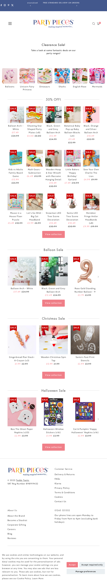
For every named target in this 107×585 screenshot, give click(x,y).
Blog (10, 534)
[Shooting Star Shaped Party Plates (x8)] (34, 114)
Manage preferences (86, 571)
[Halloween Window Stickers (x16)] (53, 411)
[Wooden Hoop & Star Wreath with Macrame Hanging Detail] (53, 158)
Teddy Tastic (22, 480)
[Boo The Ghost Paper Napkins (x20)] (22, 411)
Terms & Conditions (65, 492)
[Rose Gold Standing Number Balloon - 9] (85, 271)
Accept (72, 564)
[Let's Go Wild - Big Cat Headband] (34, 202)
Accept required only (92, 564)
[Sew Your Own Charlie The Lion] (91, 158)
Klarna (58, 483)
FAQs (57, 479)
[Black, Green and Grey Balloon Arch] (53, 114)
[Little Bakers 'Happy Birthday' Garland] (72, 158)
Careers (12, 529)
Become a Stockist (17, 520)
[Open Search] (93, 23)
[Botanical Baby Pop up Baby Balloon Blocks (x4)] (72, 114)
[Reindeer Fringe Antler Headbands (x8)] (91, 202)
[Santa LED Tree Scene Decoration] (72, 202)
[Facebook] (1, 5)
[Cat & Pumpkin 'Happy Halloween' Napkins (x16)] (85, 411)
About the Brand (16, 516)
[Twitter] (12, 5)
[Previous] (30, 6)
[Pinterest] (8, 5)
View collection (53, 234)
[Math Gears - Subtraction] (34, 158)
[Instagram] (4, 5)
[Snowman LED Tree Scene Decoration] (53, 202)
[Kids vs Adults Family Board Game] (16, 158)
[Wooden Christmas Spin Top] (53, 339)
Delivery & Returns (65, 474)
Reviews (12, 538)
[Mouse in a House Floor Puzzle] (16, 202)
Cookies (59, 497)
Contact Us (60, 501)
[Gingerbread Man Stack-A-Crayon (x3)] (22, 339)
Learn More (37, 578)
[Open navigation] (10, 23)
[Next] (76, 6)
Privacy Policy (62, 488)
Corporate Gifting (17, 525)
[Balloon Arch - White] (16, 114)
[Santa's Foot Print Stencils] (85, 339)
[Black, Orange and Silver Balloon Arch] (91, 114)
